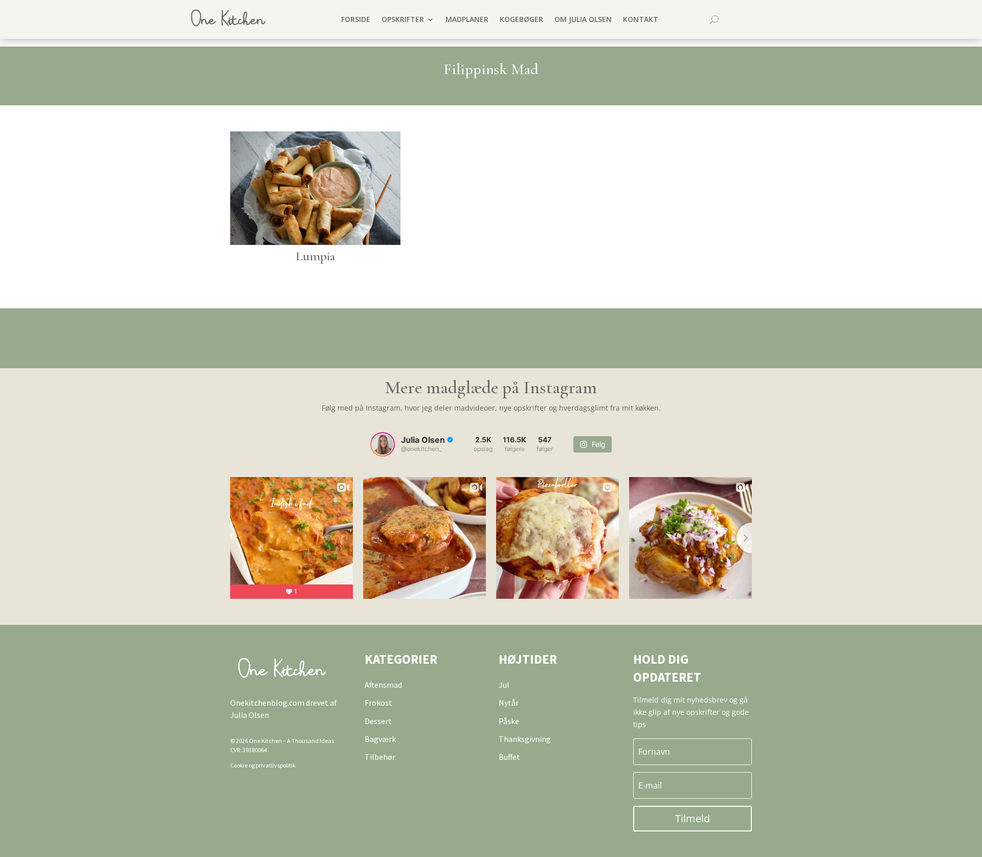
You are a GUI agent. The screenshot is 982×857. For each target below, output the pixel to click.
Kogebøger (521, 19)
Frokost (378, 702)
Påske (509, 721)
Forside (355, 19)
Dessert (378, 721)
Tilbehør (380, 757)
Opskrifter (403, 19)
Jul (504, 685)
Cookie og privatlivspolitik (263, 765)
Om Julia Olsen (583, 19)
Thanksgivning (525, 739)
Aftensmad (383, 685)
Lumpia (315, 256)
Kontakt (640, 19)
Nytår (509, 702)
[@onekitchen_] (382, 444)
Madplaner (466, 19)
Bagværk (380, 739)
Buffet (509, 757)
